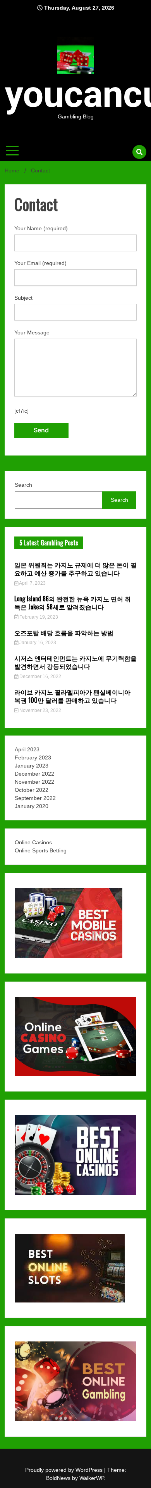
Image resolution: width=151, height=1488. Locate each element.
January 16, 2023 (37, 642)
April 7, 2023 (32, 583)
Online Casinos (33, 842)
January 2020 (31, 806)
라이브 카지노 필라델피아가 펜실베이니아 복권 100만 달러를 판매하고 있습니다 (72, 696)
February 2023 (33, 757)
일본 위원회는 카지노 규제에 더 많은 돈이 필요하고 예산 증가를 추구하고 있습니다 (75, 568)
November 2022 (34, 782)
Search (23, 485)
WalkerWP (91, 1478)
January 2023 (31, 766)
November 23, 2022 (39, 710)
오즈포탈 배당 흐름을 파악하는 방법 (63, 632)
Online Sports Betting (41, 850)
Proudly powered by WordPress (64, 1470)
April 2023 (27, 749)
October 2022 (31, 790)
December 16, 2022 (39, 676)
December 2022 (34, 774)
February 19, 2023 (38, 617)
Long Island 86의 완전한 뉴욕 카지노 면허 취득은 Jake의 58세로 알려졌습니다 (72, 602)
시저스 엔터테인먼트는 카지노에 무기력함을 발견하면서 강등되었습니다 (75, 662)
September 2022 (35, 798)
